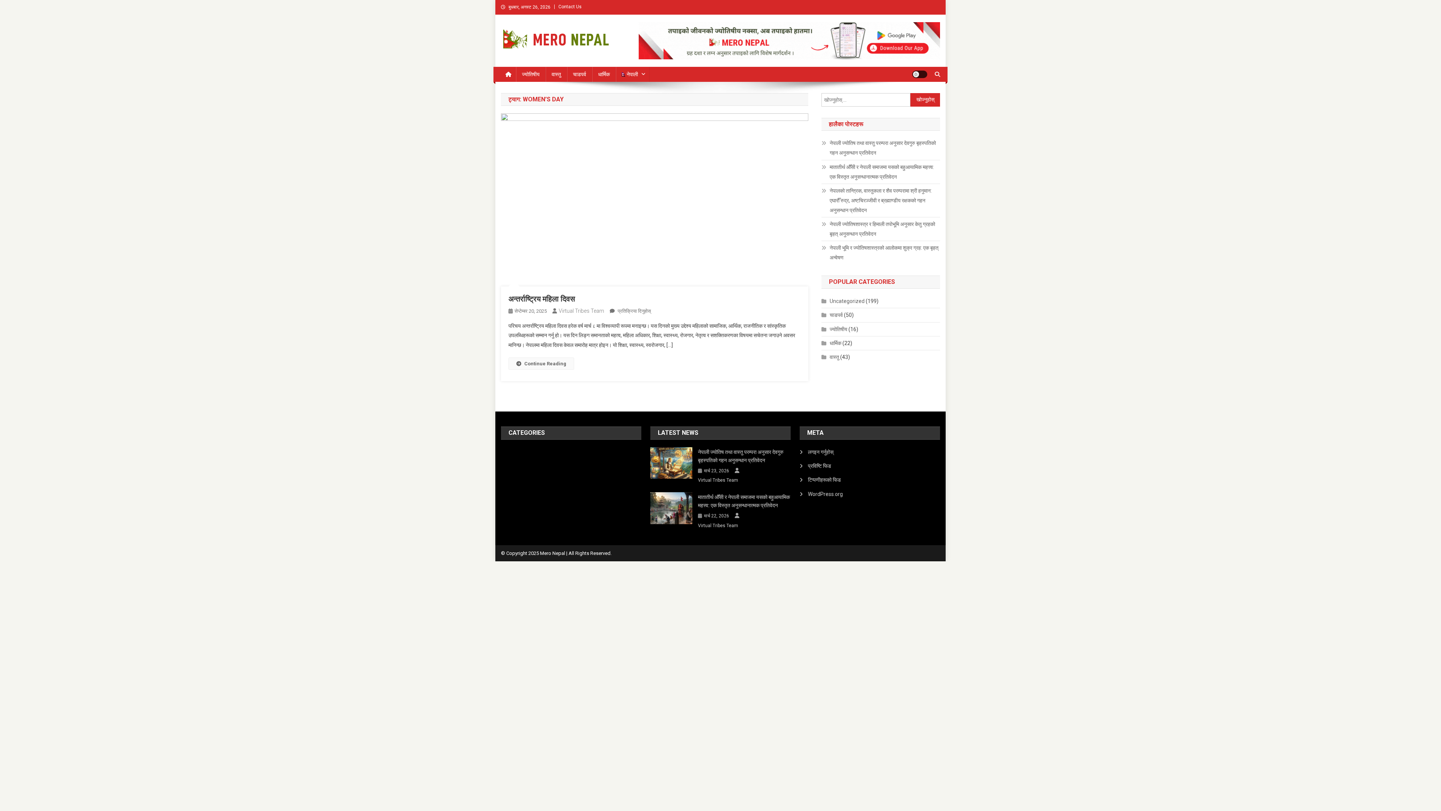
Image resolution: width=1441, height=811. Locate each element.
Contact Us (570, 6)
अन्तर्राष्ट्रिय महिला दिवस (541, 298)
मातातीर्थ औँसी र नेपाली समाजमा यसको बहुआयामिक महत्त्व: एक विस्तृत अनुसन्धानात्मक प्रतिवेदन (882, 172)
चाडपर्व (579, 74)
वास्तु (556, 74)
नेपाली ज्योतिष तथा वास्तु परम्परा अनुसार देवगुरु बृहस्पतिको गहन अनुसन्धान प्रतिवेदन (883, 148)
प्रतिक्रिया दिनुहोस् (634, 311)
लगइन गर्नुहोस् (820, 452)
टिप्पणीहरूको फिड (824, 480)
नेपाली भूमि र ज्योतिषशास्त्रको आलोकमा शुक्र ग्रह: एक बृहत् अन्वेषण (884, 253)
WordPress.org (825, 494)
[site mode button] (919, 74)
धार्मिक (604, 74)
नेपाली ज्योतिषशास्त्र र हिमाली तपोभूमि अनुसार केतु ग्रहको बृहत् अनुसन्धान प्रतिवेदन (882, 229)
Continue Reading (545, 363)
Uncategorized (847, 301)
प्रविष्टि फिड (819, 466)
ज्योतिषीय (531, 74)
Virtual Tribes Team (581, 311)
